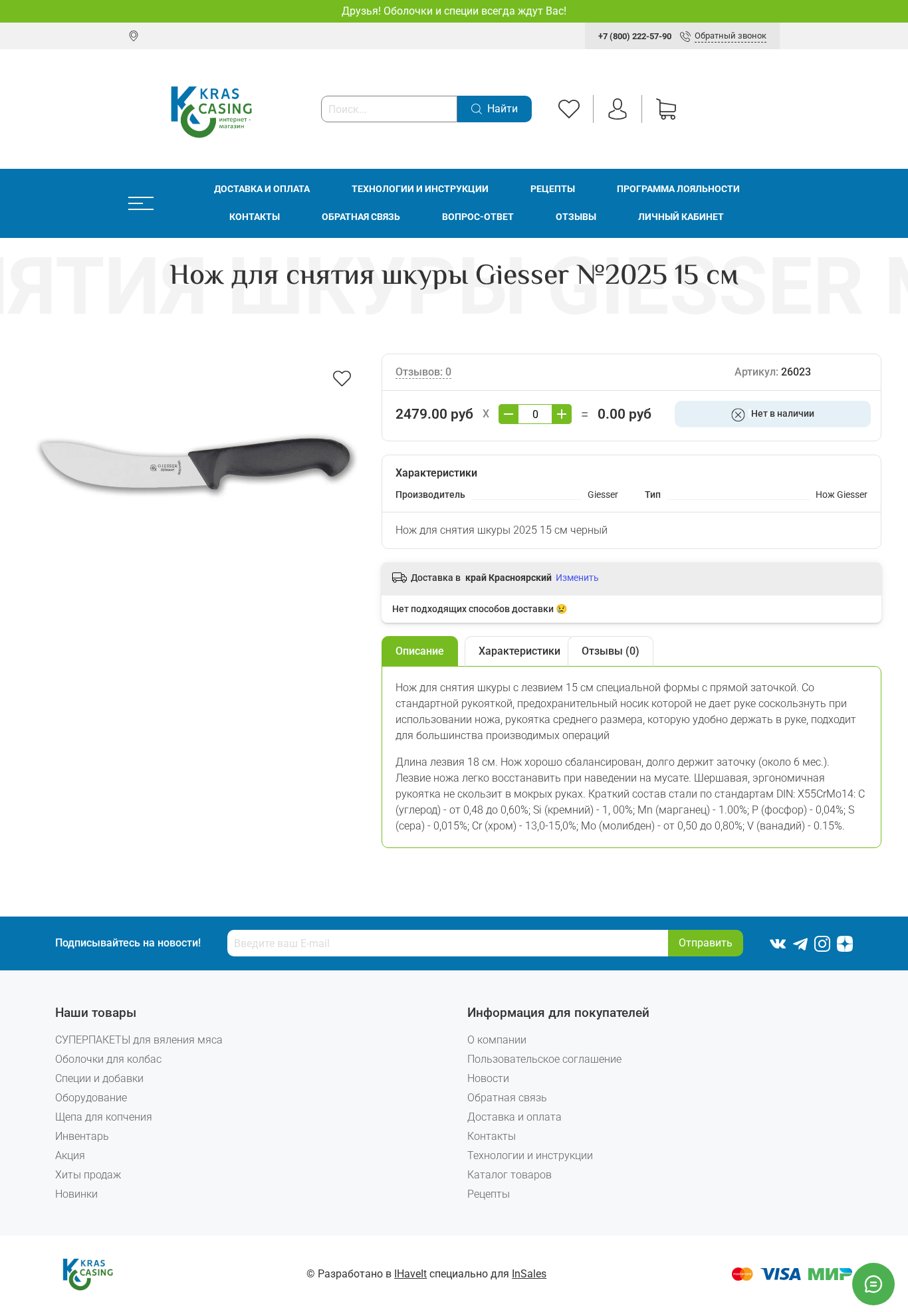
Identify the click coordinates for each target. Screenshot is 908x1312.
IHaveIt (410, 1273)
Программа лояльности (678, 189)
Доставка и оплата (262, 189)
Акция (70, 1155)
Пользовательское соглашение (544, 1059)
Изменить (577, 577)
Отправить (706, 942)
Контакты (254, 217)
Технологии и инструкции (420, 189)
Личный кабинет (681, 217)
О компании (496, 1040)
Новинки (76, 1194)
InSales (529, 1273)
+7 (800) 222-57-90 (634, 36)
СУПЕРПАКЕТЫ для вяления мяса (139, 1040)
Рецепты (552, 189)
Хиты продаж (88, 1174)
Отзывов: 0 (423, 372)
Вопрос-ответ (478, 217)
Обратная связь (361, 217)
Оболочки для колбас (108, 1059)
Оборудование (91, 1097)
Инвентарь (82, 1136)
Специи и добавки (99, 1078)
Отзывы (576, 217)
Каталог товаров (509, 1174)
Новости (488, 1078)
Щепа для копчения (103, 1117)
